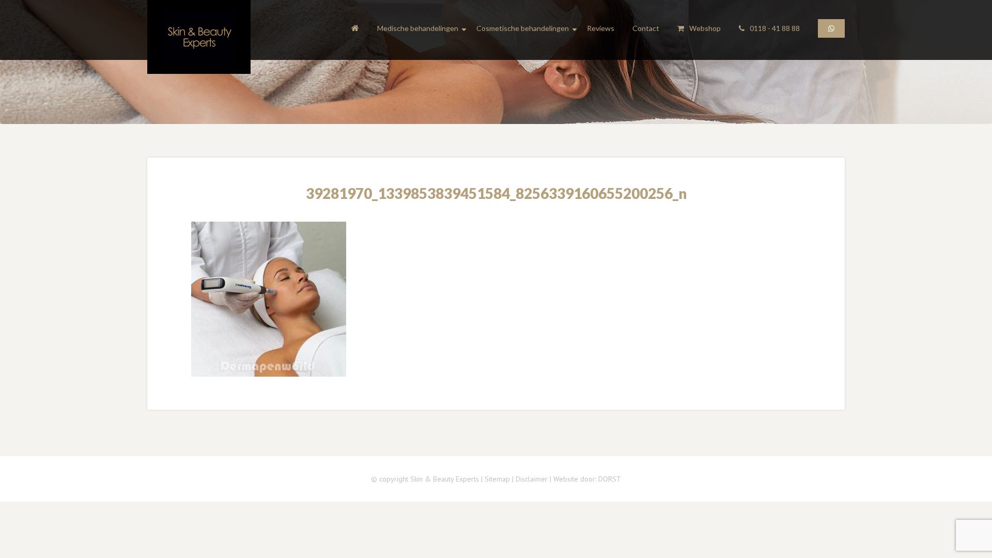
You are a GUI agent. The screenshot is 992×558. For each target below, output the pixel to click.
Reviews (600, 28)
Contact (645, 28)
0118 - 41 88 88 (775, 28)
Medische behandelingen (417, 28)
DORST (609, 479)
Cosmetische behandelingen (522, 28)
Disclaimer (532, 479)
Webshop (705, 28)
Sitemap (497, 479)
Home (355, 29)
